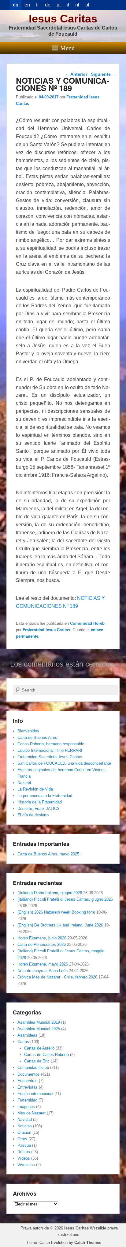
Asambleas (27, 1035)
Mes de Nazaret (31, 1113)
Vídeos (23, 1158)
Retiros (23, 1151)
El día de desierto (33, 815)
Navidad (24, 1119)
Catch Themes (87, 1242)
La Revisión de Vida (35, 789)
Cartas (23, 1041)
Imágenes (26, 1106)
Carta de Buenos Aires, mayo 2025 (48, 854)
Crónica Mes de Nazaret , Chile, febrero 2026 (57, 977)
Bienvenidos (28, 731)
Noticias (24, 1126)
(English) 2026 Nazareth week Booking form (56, 912)
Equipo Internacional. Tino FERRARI (49, 750)
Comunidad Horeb (87, 623)
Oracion (24, 1132)
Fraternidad (27, 1100)
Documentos (28, 1074)
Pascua (24, 1145)
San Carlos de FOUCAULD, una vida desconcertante (64, 763)
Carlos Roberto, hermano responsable (50, 744)
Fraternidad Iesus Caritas (46, 629)
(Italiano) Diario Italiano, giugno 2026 (49, 892)
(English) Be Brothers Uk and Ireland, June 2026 (60, 925)
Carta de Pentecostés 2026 (41, 944)
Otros (22, 1139)
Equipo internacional (35, 1093)
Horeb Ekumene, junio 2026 (41, 938)
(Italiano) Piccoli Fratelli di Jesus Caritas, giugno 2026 (65, 899)
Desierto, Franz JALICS (38, 808)
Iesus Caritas (63, 18)
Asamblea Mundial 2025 (38, 1028)
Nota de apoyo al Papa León (42, 970)
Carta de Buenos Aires (37, 737)
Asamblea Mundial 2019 (38, 1022)
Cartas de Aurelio (39, 1048)
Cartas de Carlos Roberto (46, 1054)
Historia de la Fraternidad (39, 802)
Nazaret (24, 782)
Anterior (76, 74)
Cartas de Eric (37, 1061)
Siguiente (103, 74)
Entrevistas (27, 1087)
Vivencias (26, 1164)
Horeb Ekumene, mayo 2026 (42, 964)
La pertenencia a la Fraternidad (44, 795)
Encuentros (27, 1080)
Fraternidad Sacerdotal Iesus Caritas (49, 757)
